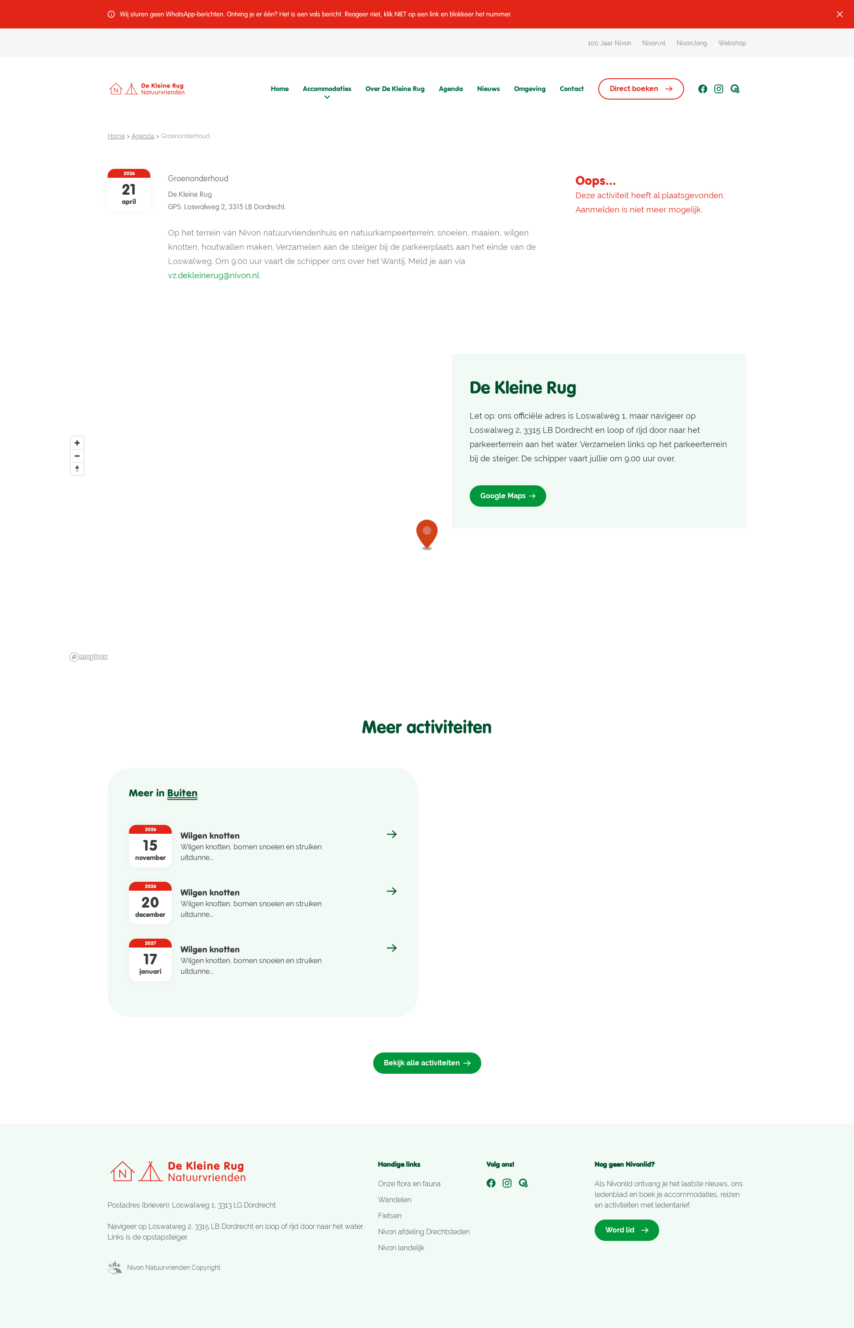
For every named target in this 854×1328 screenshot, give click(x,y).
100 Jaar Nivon (609, 43)
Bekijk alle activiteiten (422, 1063)
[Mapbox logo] (88, 657)
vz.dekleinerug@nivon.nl (213, 275)
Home (280, 88)
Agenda (451, 88)
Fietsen (390, 1216)
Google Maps (503, 496)
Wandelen (394, 1200)
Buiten (182, 793)
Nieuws (488, 88)
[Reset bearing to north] (77, 468)
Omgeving (530, 88)
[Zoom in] (77, 442)
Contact (572, 88)
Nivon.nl (653, 43)
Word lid (619, 1230)
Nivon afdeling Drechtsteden (424, 1232)
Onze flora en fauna (409, 1184)
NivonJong (692, 43)
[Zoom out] (77, 455)
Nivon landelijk (401, 1248)
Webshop (732, 43)
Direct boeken (634, 88)
